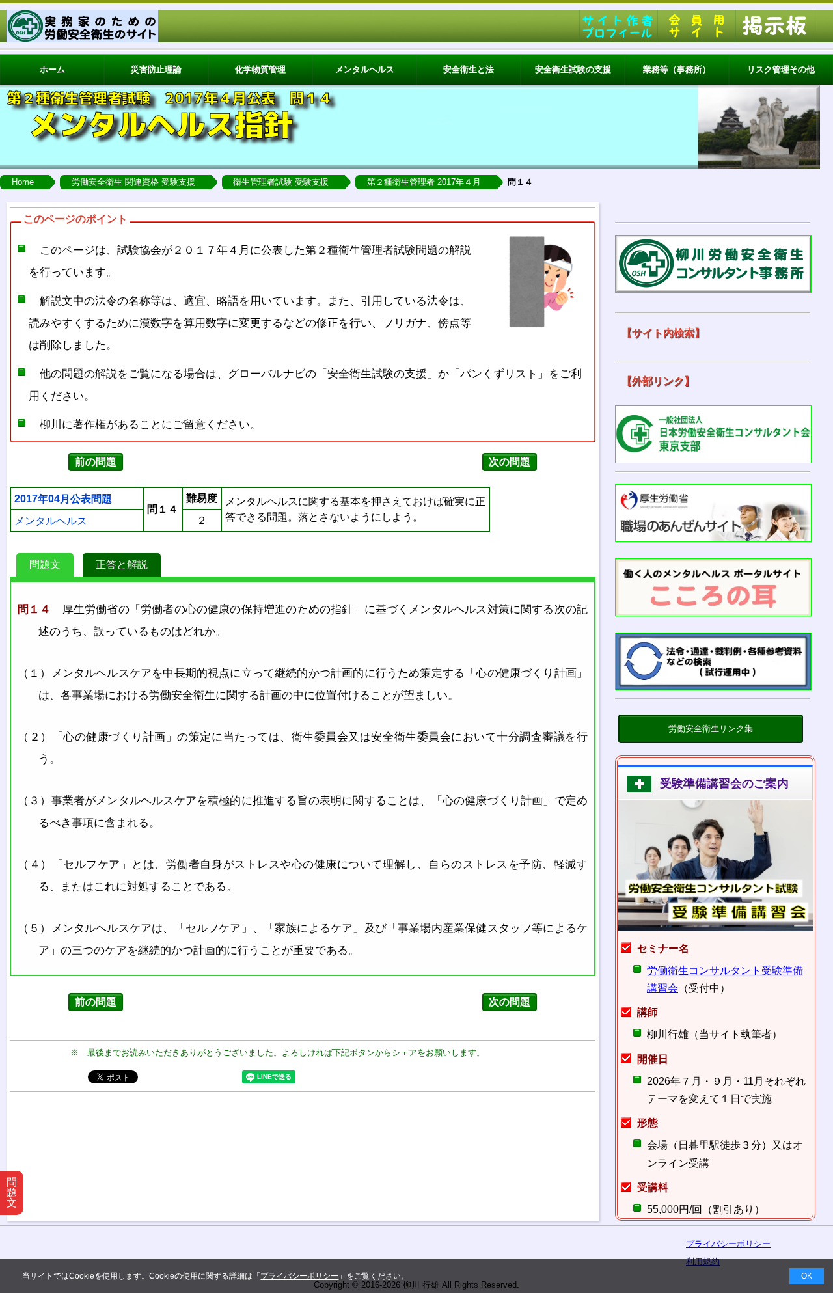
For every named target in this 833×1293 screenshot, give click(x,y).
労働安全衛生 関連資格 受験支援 (133, 182)
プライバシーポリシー (299, 1276)
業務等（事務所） (677, 69)
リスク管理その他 (781, 69)
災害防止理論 (156, 69)
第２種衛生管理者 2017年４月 (424, 182)
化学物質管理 (260, 69)
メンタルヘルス (364, 69)
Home (23, 182)
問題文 (45, 564)
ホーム (52, 69)
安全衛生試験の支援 (573, 69)
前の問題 (95, 461)
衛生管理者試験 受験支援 (281, 182)
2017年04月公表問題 (63, 499)
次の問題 (509, 461)
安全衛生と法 (468, 69)
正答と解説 (122, 564)
